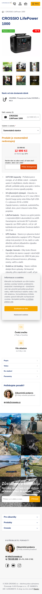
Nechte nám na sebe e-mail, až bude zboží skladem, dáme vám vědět (19, 162)
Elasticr (36, 589)
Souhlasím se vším (21, 309)
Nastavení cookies (21, 315)
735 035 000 (13, 559)
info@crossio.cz (13, 402)
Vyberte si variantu (8, 126)
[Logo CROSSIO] (7, 4)
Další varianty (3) (7, 112)
